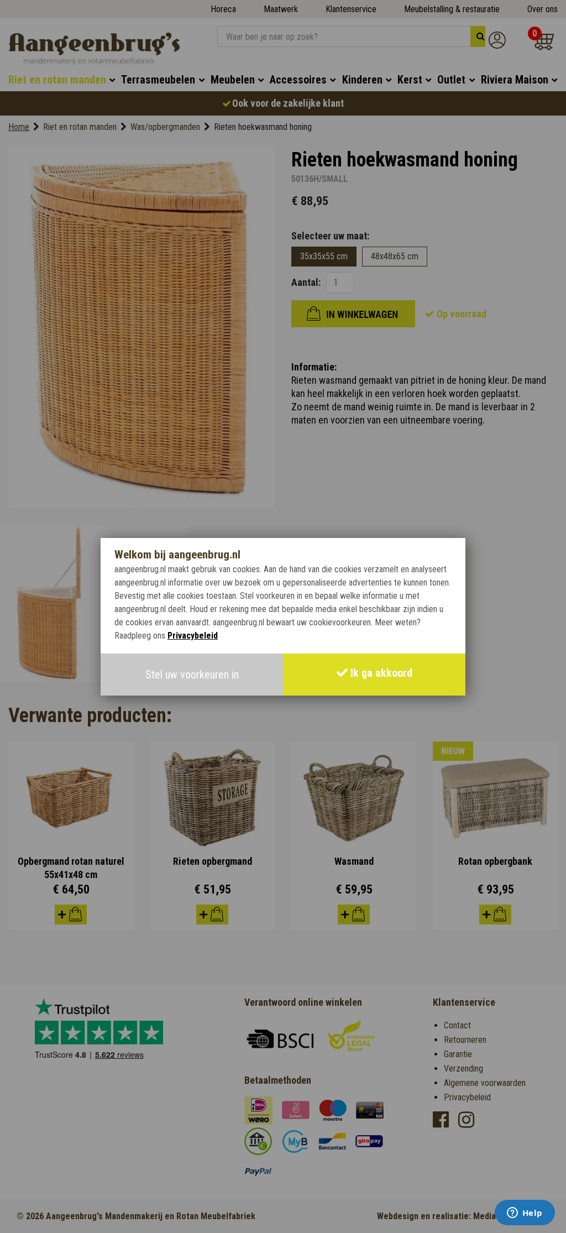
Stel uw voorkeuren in (192, 674)
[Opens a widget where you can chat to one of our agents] (524, 1213)
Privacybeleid (192, 635)
